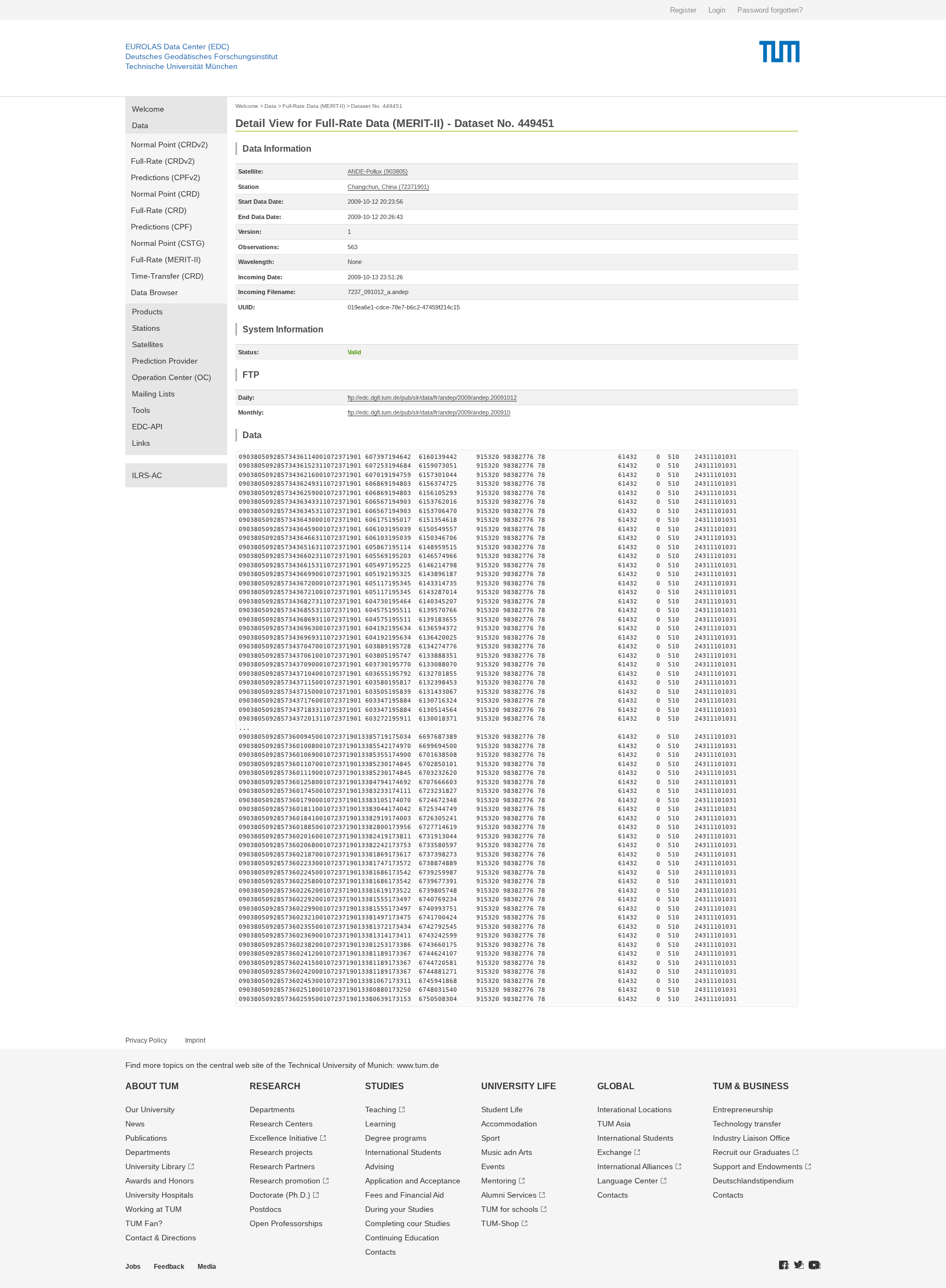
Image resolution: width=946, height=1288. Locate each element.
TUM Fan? (144, 1223)
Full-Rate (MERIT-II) (166, 259)
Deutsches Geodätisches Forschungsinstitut (201, 56)
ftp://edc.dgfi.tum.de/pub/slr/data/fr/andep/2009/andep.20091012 (432, 397)
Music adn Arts (506, 1152)
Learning (380, 1123)
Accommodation (509, 1123)
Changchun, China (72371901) (388, 186)
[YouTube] (815, 1265)
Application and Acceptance (412, 1180)
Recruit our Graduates (751, 1152)
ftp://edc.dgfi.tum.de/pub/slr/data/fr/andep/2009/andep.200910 (429, 412)
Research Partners (282, 1166)
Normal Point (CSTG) (168, 243)
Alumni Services (509, 1195)
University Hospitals (159, 1195)
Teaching (380, 1109)
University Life (518, 1086)
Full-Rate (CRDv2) (163, 161)
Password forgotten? (770, 10)
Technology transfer (747, 1123)
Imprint (195, 1040)
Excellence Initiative (284, 1138)
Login (716, 10)
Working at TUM (153, 1209)
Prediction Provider (165, 361)
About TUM (151, 1086)
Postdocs (265, 1209)
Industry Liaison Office (751, 1138)
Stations (146, 328)
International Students (403, 1152)
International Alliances (635, 1166)
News (135, 1123)
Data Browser (154, 292)
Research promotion (285, 1180)
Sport (490, 1138)
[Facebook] (784, 1265)
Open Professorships (286, 1223)
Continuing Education (402, 1237)
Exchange (614, 1152)
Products (147, 311)
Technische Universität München (181, 66)
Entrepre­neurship (743, 1109)
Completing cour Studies (407, 1223)
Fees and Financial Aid (404, 1195)
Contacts (380, 1251)
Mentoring (498, 1180)
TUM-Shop (500, 1223)
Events (493, 1166)
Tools (141, 410)
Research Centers (281, 1123)
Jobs (133, 1266)
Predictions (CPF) (161, 226)
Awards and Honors (159, 1180)
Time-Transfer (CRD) (167, 276)
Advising (379, 1166)
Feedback (169, 1266)
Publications (146, 1138)
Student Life (502, 1109)
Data (140, 125)
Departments (147, 1152)
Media (207, 1266)
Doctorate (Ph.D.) (280, 1195)
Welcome (148, 109)
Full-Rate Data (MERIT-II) (313, 106)
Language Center (627, 1180)
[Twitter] (799, 1265)
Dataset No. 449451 (376, 106)
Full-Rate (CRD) (159, 210)
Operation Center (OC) (171, 377)
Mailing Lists (153, 393)
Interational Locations (634, 1109)
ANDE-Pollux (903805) (378, 171)
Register (683, 10)
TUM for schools (509, 1209)
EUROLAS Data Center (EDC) (177, 46)
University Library (155, 1166)
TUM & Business (751, 1086)
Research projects (281, 1152)
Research (275, 1086)
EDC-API (147, 426)
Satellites (147, 344)
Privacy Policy (146, 1040)
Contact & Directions (160, 1237)
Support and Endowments (758, 1166)
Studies (384, 1086)
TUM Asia (614, 1123)
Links (141, 443)
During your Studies (399, 1209)
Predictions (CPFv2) (165, 177)
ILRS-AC (147, 475)
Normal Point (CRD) (165, 193)
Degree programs (395, 1138)
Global (615, 1086)
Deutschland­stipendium (753, 1180)
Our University (150, 1109)
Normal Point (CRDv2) (169, 144)
